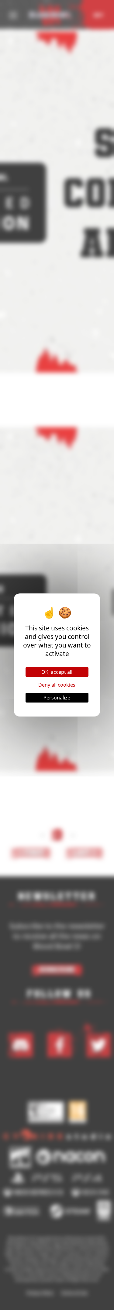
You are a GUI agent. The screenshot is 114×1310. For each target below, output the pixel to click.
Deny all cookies (56, 684)
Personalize (56, 697)
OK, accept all (56, 672)
